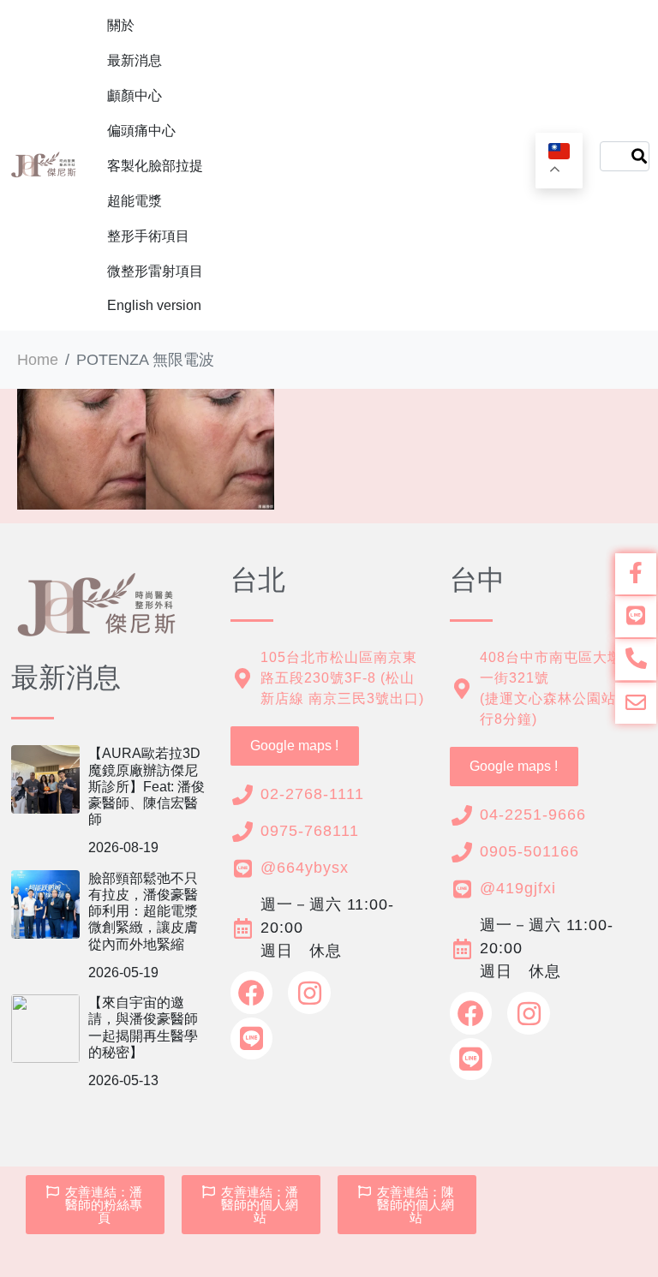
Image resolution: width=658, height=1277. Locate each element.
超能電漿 (134, 201)
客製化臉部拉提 (155, 165)
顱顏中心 (134, 95)
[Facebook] (251, 992)
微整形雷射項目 (155, 271)
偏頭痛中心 (141, 130)
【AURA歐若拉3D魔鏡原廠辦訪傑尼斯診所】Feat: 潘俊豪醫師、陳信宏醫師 (146, 786)
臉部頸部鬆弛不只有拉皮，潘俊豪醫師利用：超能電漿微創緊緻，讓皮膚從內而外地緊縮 (143, 911)
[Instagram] (309, 992)
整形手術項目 (148, 236)
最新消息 (134, 60)
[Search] (639, 156)
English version (154, 305)
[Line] (251, 1038)
